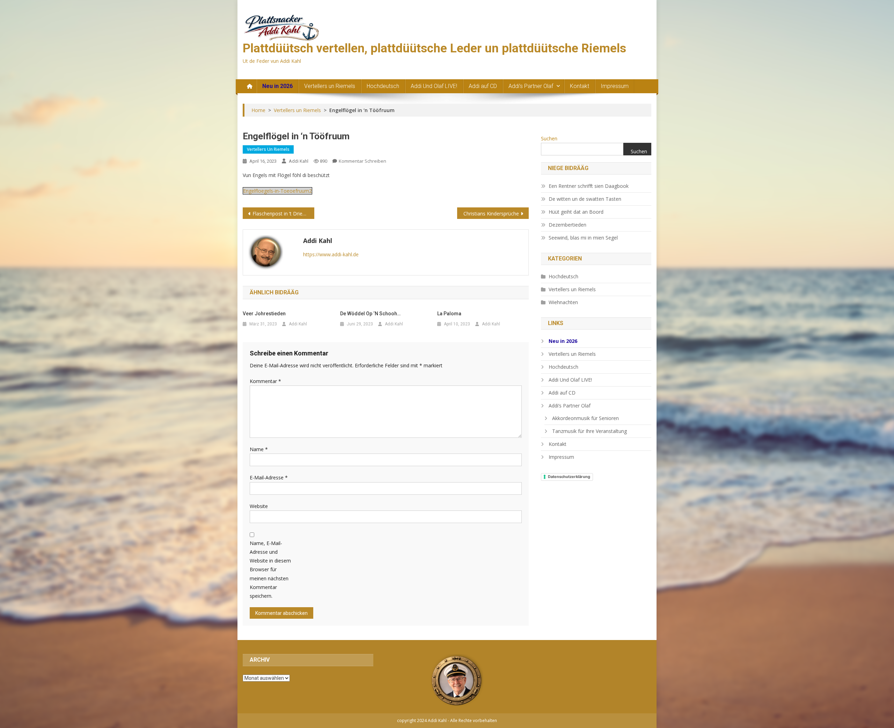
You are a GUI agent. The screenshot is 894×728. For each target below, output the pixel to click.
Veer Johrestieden (264, 313)
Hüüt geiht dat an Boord (576, 211)
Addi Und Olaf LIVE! (434, 86)
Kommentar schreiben (362, 161)
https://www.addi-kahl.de (331, 254)
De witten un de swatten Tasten (585, 199)
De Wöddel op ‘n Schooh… (370, 313)
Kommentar (265, 381)
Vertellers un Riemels (329, 86)
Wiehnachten (563, 302)
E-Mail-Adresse (269, 477)
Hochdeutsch (383, 86)
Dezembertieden (567, 224)
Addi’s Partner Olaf (530, 86)
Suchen (549, 138)
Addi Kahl (298, 161)
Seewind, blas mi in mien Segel (583, 237)
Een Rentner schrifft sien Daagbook (589, 186)
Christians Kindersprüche (491, 213)
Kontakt (579, 86)
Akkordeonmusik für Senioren (585, 418)
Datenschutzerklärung (569, 476)
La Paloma (449, 313)
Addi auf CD (483, 86)
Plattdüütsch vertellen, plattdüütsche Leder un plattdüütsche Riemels (434, 48)
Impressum (615, 86)
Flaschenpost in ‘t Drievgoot (283, 213)
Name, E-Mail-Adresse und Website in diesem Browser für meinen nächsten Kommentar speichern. (270, 569)
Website (259, 506)
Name (259, 449)
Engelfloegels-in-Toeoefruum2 (277, 190)
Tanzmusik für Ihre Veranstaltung (589, 431)
